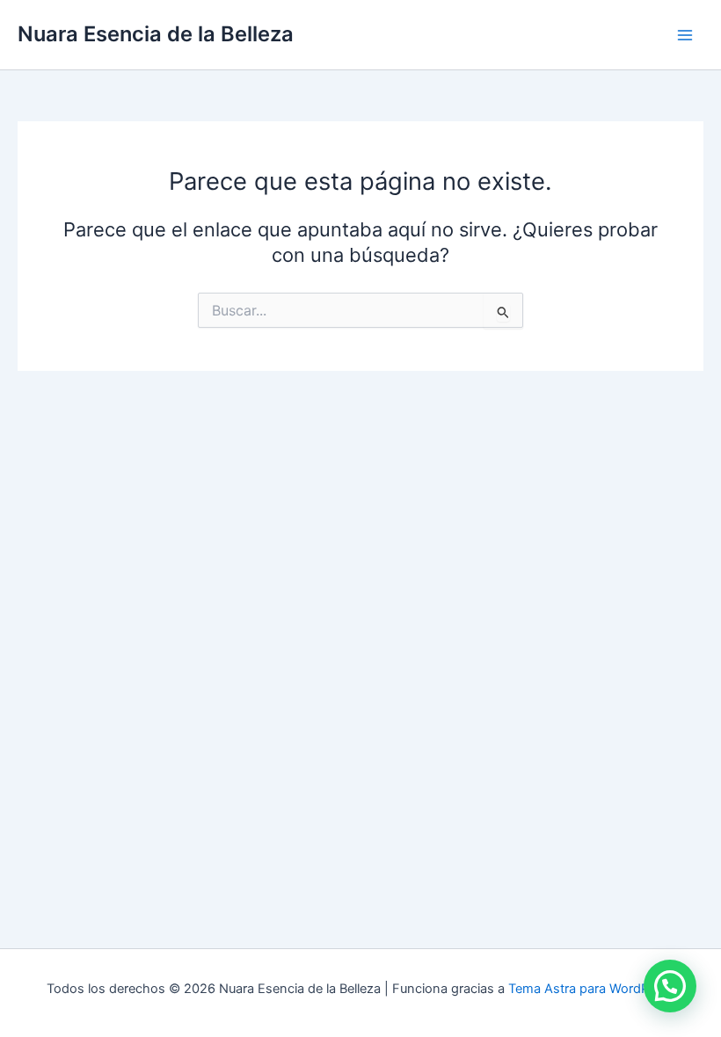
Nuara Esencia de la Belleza (156, 34)
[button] (670, 986)
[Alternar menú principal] (684, 35)
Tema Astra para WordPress (591, 989)
